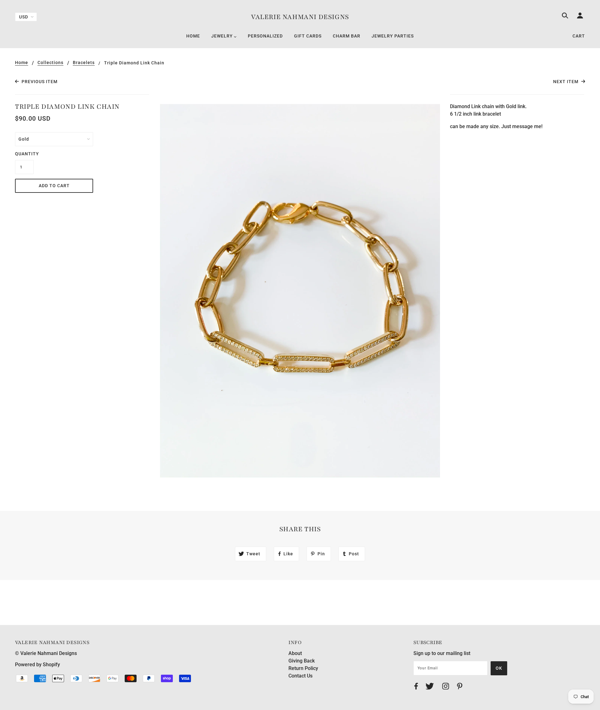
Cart (578, 35)
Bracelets (84, 62)
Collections (50, 62)
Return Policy (303, 668)
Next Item (566, 81)
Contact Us (300, 676)
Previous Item (39, 81)
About (295, 653)
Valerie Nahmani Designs (300, 17)
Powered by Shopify (37, 665)
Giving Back (301, 661)
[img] (565, 16)
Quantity (24, 153)
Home (21, 62)
